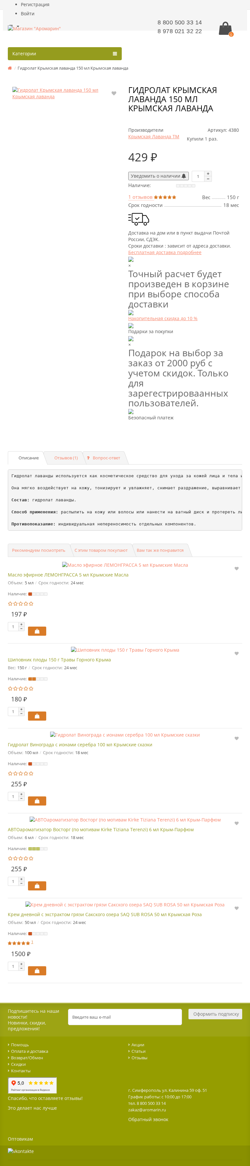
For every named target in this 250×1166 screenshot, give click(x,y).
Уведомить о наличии (156, 176)
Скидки (18, 1064)
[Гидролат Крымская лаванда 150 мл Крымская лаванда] (66, 93)
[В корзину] (37, 631)
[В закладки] (113, 92)
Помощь (20, 1045)
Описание (29, 458)
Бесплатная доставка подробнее (164, 252)
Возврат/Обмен (27, 1058)
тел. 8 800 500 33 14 (147, 1103)
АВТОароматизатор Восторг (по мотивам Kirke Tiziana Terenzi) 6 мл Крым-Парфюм (101, 829)
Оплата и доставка (29, 1051)
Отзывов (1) (66, 458)
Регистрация (35, 4)
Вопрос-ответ (106, 458)
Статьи (139, 1051)
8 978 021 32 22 (180, 31)
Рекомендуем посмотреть (38, 550)
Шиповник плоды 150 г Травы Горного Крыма (59, 660)
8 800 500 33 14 (180, 22)
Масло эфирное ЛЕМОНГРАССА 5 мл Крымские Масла (68, 575)
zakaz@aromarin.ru (147, 1110)
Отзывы (139, 1058)
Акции (138, 1045)
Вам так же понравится (160, 550)
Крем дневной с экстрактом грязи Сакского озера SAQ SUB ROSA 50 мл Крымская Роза (105, 914)
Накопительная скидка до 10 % (163, 318)
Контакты (21, 1071)
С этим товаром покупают (101, 550)
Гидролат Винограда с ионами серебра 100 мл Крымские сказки (80, 744)
